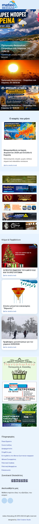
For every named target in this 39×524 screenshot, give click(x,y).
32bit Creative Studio (24, 520)
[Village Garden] (19, 226)
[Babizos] (19, 188)
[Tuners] (19, 415)
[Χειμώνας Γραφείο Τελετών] (19, 198)
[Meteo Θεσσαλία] (10, 5)
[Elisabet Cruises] (19, 207)
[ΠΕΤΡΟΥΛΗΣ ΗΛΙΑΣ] (19, 392)
